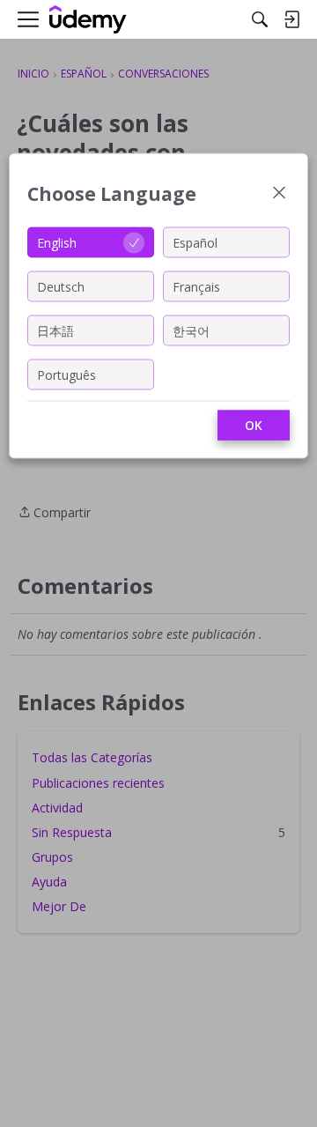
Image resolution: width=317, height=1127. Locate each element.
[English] (88, 19)
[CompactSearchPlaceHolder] (260, 19)
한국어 (191, 330)
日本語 (55, 330)
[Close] (279, 194)
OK (253, 425)
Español (195, 242)
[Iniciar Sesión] (291, 19)
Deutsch (61, 286)
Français (196, 286)
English (57, 242)
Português (66, 374)
